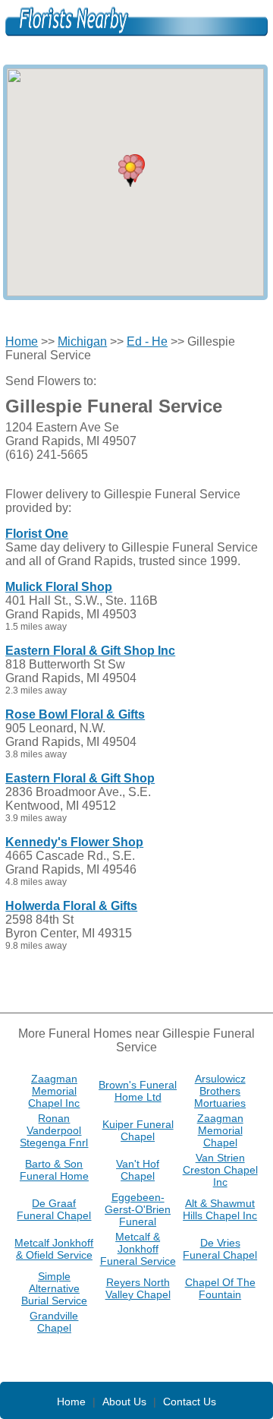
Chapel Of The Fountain (220, 1288)
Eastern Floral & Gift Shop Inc (90, 650)
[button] (130, 171)
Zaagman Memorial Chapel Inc (54, 1091)
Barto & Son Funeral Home (54, 1170)
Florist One (36, 533)
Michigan (82, 341)
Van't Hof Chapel (137, 1170)
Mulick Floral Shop (58, 586)
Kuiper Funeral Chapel (138, 1130)
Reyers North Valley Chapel (138, 1288)
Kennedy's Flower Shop (74, 842)
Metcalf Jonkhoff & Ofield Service (53, 1249)
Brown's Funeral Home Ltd (138, 1091)
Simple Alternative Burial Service (54, 1288)
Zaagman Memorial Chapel (220, 1130)
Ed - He (147, 341)
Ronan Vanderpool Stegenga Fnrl (54, 1130)
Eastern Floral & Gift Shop (80, 778)
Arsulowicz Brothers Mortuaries (220, 1091)
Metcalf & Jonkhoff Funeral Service (138, 1249)
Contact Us (189, 1401)
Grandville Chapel (54, 1322)
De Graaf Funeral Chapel (54, 1209)
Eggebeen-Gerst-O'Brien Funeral (138, 1209)
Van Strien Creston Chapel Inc (220, 1170)
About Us (124, 1401)
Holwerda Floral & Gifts (71, 905)
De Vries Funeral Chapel (220, 1249)
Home (21, 341)
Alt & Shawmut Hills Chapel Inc (220, 1209)
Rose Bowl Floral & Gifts (75, 714)
